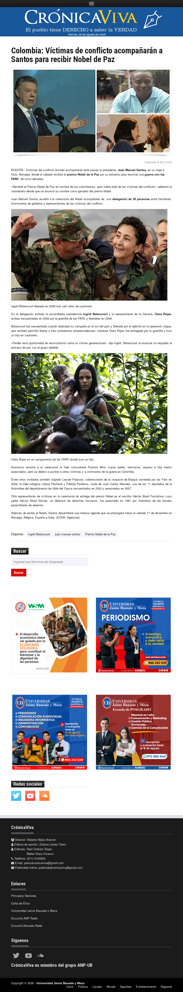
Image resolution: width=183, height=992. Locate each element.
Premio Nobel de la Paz (100, 534)
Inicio (70, 986)
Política (83, 986)
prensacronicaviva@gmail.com (44, 863)
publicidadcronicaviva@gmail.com (61, 867)
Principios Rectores (23, 896)
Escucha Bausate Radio (26, 925)
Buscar (18, 572)
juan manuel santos (67, 534)
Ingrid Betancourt (39, 534)
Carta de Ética (20, 903)
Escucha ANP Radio (24, 918)
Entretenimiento (146, 986)
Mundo (111, 986)
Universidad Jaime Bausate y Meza (34, 910)
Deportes (125, 986)
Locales (97, 986)
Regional (166, 986)
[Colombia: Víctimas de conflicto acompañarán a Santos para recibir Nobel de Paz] (91, 111)
